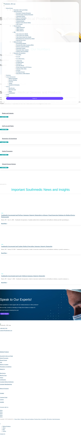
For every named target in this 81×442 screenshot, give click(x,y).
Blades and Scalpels (8, 113)
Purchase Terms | (37, 419)
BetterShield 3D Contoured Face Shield (25, 38)
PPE (15, 32)
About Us (8, 86)
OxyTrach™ (19, 64)
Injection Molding (13, 80)
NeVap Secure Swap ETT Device (24, 67)
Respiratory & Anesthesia (19, 53)
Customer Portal (3, 397)
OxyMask (18, 54)
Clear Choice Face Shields (22, 35)
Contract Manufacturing (11, 76)
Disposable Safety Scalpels (22, 49)
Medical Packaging (13, 78)
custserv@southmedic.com (6, 330)
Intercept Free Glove (21, 40)
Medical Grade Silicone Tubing (23, 22)
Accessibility (44, 419)
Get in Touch (4, 313)
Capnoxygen (19, 60)
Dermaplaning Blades (21, 43)
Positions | (23, 419)
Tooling (10, 83)
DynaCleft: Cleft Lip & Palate (21, 9)
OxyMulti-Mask (20, 62)
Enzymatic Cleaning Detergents (23, 13)
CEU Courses (19, 24)
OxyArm (18, 70)
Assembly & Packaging (14, 84)
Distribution (8, 75)
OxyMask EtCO (20, 58)
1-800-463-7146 (3, 328)
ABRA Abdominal (20, 27)
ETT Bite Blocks (20, 65)
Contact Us (34, 98)
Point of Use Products (21, 17)
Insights (7, 94)
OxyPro (18, 56)
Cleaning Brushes (20, 21)
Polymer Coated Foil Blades (22, 46)
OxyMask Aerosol (20, 72)
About (4, 428)
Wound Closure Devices (9, 164)
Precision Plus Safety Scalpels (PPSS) (25, 45)
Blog (4, 429)
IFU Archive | (50, 419)
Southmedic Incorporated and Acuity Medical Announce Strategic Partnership (23, 276)
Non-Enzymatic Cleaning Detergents (24, 14)
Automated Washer (20, 16)
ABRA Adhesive (20, 30)
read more (4, 223)
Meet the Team (3, 375)
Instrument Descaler (20, 19)
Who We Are (12, 88)
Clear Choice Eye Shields (22, 33)
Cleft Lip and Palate (8, 126)
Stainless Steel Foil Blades (22, 51)
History (10, 91)
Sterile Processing (18, 11)
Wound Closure (17, 25)
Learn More (4, 117)
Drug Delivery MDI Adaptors (23, 73)
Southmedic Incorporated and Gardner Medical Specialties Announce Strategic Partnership (26, 246)
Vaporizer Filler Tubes (21, 68)
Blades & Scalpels (18, 41)
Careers (7, 96)
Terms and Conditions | (29, 419)
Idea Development (56, 419)
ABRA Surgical (19, 29)
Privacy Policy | (17, 419)
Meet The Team (12, 89)
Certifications (12, 93)
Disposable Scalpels (20, 48)
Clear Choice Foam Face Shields (23, 37)
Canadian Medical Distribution (7, 381)
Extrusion (11, 81)
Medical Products (9, 8)
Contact (2, 393)
